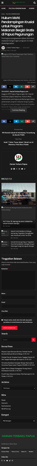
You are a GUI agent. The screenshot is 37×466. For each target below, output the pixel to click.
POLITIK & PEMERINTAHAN (17, 8)
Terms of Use (15, 451)
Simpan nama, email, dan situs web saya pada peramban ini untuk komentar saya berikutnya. (18, 321)
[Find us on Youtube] (7, 460)
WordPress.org (5, 409)
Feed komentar (6, 406)
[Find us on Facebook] (1, 460)
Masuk (3, 400)
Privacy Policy (5, 451)
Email (3, 302)
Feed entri (4, 403)
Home (3, 14)
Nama (4, 293)
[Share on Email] (27, 86)
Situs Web (4, 311)
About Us (23, 451)
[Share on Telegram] (15, 86)
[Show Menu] (2, 2)
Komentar (5, 269)
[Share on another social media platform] (33, 86)
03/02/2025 (26, 47)
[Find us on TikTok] (9, 460)
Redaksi (31, 451)
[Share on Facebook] (4, 86)
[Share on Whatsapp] (21, 86)
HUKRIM (31, 8)
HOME (3, 8)
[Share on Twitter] (10, 86)
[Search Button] (35, 2)
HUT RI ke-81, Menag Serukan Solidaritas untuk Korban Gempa (17, 222)
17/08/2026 (7, 226)
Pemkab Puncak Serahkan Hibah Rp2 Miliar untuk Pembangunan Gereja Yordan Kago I (18, 198)
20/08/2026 (7, 202)
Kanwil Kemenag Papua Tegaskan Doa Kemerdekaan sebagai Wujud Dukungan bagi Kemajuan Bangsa (22, 244)
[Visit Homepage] (18, 3)
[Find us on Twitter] (4, 460)
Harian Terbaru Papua (13, 47)
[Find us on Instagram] (12, 460)
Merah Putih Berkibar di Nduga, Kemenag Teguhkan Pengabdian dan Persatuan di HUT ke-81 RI (22, 233)
